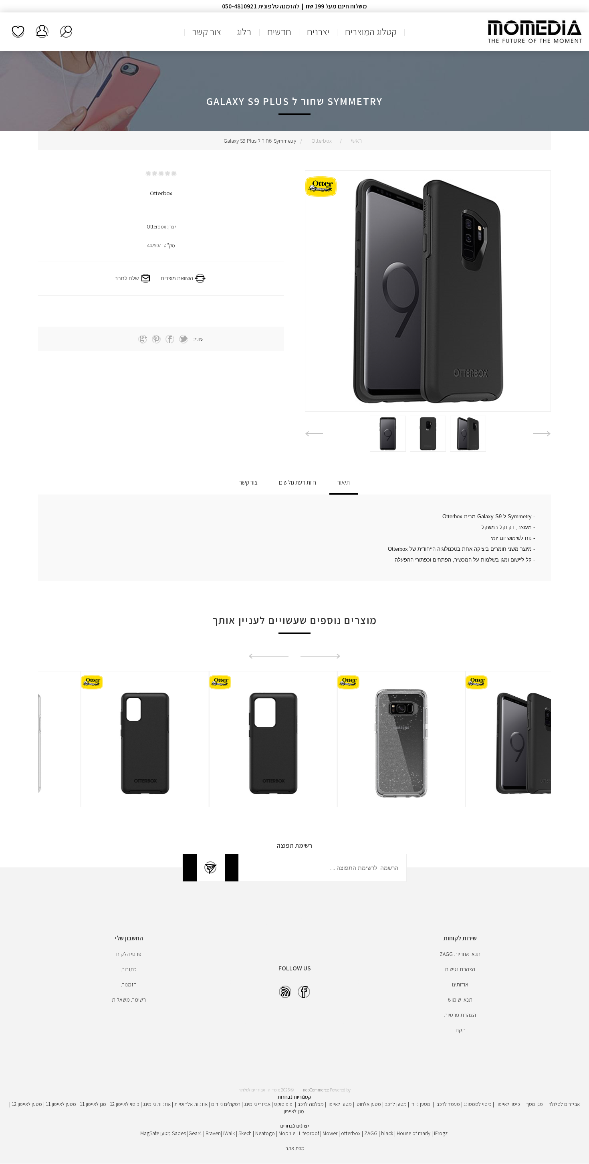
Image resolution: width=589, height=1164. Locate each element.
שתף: (199, 339)
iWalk (229, 1133)
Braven (213, 1133)
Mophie (286, 1133)
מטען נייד (420, 1103)
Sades (179, 1133)
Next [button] (314, 433)
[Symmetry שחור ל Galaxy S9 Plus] (468, 433)
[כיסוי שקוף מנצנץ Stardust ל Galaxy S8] (487, 743)
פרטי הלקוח (128, 954)
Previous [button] (542, 433)
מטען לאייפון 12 (27, 1103)
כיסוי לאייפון (508, 1103)
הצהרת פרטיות (460, 1014)
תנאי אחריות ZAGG (460, 954)
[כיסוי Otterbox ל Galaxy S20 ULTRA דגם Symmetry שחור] (358, 743)
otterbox (351, 1133)
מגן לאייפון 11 (93, 1103)
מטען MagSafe (155, 1133)
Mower (330, 1133)
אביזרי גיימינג (257, 1103)
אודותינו (460, 984)
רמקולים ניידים (225, 1103)
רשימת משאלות (18, 32)
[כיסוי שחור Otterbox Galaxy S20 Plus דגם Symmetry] (230, 743)
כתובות (129, 969)
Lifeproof (309, 1133)
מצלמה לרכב (310, 1103)
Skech (245, 1133)
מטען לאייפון (339, 1103)
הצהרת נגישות (460, 969)
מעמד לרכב (448, 1103)
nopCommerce (316, 1090)
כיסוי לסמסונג (478, 1103)
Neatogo (265, 1133)
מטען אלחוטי (368, 1103)
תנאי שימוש (460, 999)
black (387, 1133)
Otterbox (156, 226)
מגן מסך (534, 1103)
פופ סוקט (283, 1103)
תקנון (460, 1030)
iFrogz (441, 1133)
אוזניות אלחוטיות (191, 1103)
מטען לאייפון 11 (61, 1103)
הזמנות (129, 984)
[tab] (343, 482)
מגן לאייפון (294, 1111)
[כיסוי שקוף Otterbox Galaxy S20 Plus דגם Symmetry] (102, 743)
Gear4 (195, 1133)
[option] (468, 434)
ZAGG (370, 1133)
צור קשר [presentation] (248, 482)
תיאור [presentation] (343, 482)
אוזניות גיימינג (157, 1103)
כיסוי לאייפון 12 (124, 1103)
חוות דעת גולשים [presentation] (297, 482)
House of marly (413, 1133)
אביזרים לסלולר (564, 1103)
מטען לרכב (396, 1103)
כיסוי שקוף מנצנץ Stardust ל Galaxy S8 (487, 715)
